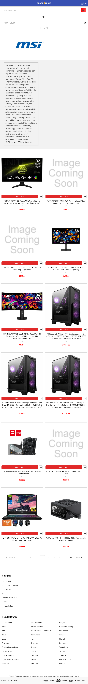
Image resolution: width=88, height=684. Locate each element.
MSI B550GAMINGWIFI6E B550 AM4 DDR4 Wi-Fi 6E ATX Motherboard (22, 472)
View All (62, 663)
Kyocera (34, 647)
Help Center (6, 581)
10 (71, 558)
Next (78, 558)
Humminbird (35, 635)
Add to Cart (20, 197)
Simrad (62, 639)
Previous (11, 558)
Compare (41, 196)
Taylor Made (63, 647)
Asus (4, 635)
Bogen (4, 639)
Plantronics (63, 631)
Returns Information (10, 597)
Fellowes (5, 663)
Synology (62, 643)
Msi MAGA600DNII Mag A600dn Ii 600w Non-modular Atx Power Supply (66, 539)
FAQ (3, 593)
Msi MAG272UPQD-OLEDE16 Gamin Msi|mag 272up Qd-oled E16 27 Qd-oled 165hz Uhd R (66, 202)
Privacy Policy (7, 606)
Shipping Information (10, 585)
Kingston (34, 643)
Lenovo (33, 651)
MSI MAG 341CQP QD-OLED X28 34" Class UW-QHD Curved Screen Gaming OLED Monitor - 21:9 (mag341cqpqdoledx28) (22, 336)
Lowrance (34, 655)
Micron (33, 659)
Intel (32, 639)
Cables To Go (7, 651)
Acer (4, 626)
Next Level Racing (66, 626)
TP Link (62, 651)
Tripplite (62, 655)
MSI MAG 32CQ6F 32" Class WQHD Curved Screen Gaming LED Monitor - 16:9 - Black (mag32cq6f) (22, 202)
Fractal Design (36, 622)
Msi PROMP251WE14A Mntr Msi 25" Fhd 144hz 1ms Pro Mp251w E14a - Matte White (22, 539)
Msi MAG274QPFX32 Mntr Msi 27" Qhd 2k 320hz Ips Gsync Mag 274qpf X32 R (22, 268)
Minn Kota (34, 663)
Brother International (10, 647)
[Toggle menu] (3, 3)
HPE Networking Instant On (41, 631)
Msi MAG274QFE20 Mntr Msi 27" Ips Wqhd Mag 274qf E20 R (66, 472)
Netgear (62, 622)
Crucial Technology (9, 655)
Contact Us (6, 589)
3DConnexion (7, 622)
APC (3, 631)
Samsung (62, 635)
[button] (84, 22)
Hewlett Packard (37, 626)
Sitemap (5, 602)
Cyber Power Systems (10, 659)
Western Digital (65, 659)
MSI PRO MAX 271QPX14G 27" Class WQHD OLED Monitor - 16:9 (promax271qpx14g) (66, 268)
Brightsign (6, 643)
